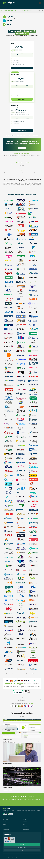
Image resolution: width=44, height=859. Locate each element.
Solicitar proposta (22, 147)
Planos (4, 857)
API (3, 822)
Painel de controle (6, 829)
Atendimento (5, 827)
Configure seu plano (22, 68)
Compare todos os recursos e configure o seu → (29, 135)
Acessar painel (22, 850)
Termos (17, 857)
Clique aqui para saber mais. (30, 187)
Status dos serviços (26, 829)
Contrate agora (22, 844)
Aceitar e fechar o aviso (8, 732)
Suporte (9, 857)
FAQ (3, 826)
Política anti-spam (25, 822)
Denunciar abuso (25, 826)
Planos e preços (5, 819)
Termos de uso (25, 821)
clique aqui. (31, 703)
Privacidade (24, 824)
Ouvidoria (24, 827)
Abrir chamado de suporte (22, 847)
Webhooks (4, 824)
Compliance (24, 819)
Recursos (4, 821)
